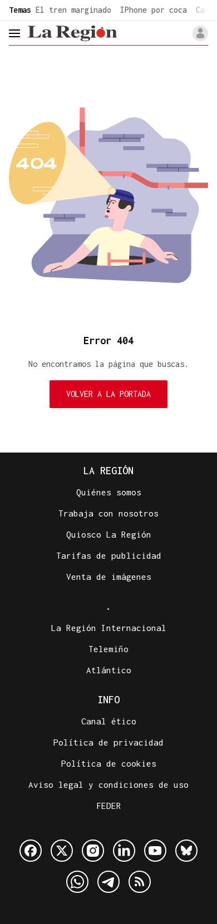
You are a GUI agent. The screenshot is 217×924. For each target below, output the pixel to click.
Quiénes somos (108, 492)
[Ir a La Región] (72, 33)
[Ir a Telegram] (108, 882)
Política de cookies (108, 763)
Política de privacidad (108, 742)
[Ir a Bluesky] (186, 850)
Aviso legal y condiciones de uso (108, 784)
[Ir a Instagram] (93, 850)
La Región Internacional (108, 628)
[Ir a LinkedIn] (124, 850)
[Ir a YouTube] (155, 850)
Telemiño (108, 649)
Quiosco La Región (108, 534)
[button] (200, 33)
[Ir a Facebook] (30, 850)
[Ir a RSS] (140, 882)
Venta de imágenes (108, 577)
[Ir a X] (62, 850)
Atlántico (108, 670)
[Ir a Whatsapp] (77, 882)
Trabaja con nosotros (108, 513)
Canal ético (108, 721)
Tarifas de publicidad (108, 555)
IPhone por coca (153, 9)
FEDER (108, 806)
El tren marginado (73, 9)
